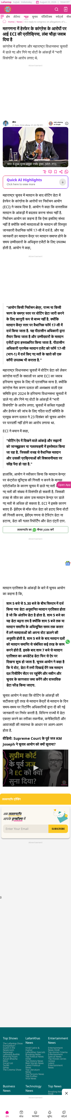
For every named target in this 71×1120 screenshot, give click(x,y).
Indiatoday (26, 2)
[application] (35, 768)
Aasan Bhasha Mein (10, 1060)
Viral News (30, 1078)
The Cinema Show (12, 1069)
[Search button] (56, 9)
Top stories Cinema (58, 1052)
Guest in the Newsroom (9, 1049)
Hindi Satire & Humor (32, 1049)
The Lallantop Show (13, 1043)
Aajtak (16, 2)
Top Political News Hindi (34, 1058)
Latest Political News (32, 1066)
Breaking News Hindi (55, 1092)
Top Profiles (31, 1076)
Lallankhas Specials (35, 1052)
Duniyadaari (9, 1045)
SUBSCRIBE (58, 828)
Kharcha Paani (10, 1056)
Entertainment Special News (55, 1055)
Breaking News (33, 1054)
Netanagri (8, 1052)
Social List (8, 1063)
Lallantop (6, 2)
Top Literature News (32, 1071)
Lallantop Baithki (11, 1054)
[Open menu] (2, 16)
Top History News (34, 1061)
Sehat (6, 1067)
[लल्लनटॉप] (7, 9)
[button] (65, 9)
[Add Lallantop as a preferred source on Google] (55, 123)
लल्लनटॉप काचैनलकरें (35, 530)
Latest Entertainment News (55, 1065)
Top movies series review (57, 1060)
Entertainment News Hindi (55, 1049)
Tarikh (6, 1065)
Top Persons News (34, 1074)
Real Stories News (34, 1063)
